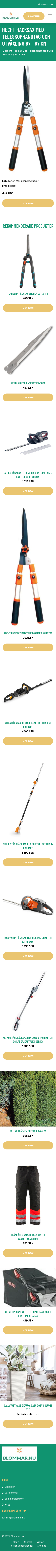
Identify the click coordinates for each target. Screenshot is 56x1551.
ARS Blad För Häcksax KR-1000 (28, 383)
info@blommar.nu (45, 4)
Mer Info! (28, 203)
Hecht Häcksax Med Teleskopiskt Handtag (28, 633)
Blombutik (33, 16)
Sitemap (41, 1545)
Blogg (8, 1504)
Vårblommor (11, 1492)
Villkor (40, 1542)
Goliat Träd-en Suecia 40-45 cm (28, 1131)
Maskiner (21, 180)
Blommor (10, 1486)
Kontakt (28, 1542)
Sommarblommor (14, 1498)
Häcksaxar (32, 180)
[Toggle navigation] (50, 15)
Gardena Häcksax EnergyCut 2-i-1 (28, 293)
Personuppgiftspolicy (21, 1545)
